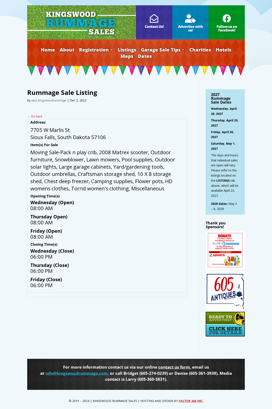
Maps (126, 56)
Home (48, 50)
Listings (127, 50)
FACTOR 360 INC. (191, 401)
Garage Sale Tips (160, 50)
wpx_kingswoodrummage (48, 100)
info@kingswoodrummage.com (76, 373)
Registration (94, 50)
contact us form (174, 367)
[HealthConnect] (225, 268)
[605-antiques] (225, 309)
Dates (145, 56)
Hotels (223, 50)
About (67, 50)
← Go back (34, 116)
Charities (200, 50)
